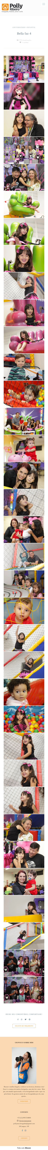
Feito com (24, 1148)
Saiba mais (24, 1101)
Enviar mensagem (25, 1121)
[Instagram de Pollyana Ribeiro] (25, 1130)
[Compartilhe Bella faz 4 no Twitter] (25, 1019)
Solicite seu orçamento (24, 1026)
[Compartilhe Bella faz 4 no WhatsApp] (21, 1019)
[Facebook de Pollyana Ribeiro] (22, 1130)
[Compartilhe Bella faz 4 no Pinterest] (29, 1019)
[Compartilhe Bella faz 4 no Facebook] (17, 1019)
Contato (24, 1138)
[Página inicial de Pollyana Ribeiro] (12, 8)
